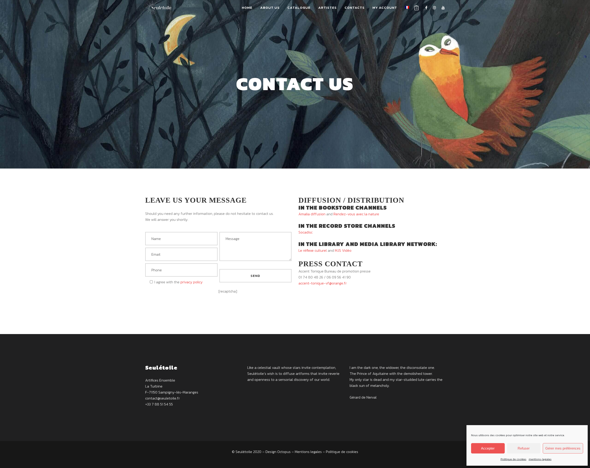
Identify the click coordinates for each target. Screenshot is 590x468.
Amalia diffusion (311, 214)
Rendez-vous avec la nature (356, 214)
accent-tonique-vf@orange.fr (322, 283)
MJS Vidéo (343, 250)
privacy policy (191, 282)
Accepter (488, 448)
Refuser (524, 448)
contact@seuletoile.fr (162, 398)
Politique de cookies (513, 459)
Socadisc (305, 232)
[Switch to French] (407, 7)
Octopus (284, 451)
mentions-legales (540, 459)
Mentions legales (308, 451)
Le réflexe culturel (312, 250)
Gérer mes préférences (563, 448)
